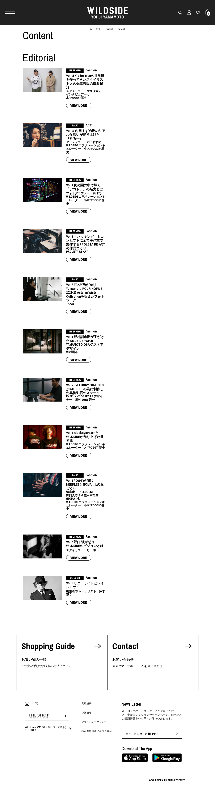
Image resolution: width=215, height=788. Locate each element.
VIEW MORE (78, 105)
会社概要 (86, 712)
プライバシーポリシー (94, 722)
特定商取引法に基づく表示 (96, 731)
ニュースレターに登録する (142, 734)
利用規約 (86, 703)
